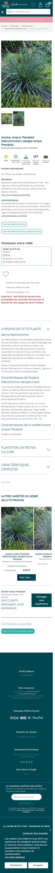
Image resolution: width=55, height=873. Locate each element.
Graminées (14, 26)
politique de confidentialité (24, 810)
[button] (33, 5)
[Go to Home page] (14, 4)
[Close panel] (50, 830)
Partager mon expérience (41, 600)
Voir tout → (26, 577)
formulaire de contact (28, 694)
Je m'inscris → (26, 803)
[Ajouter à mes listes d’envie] (6, 273)
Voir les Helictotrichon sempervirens (22, 231)
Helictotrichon (27, 26)
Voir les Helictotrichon (14, 224)
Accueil (4, 26)
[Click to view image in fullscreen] (26, 74)
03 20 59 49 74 (33, 691)
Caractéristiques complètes (14, 215)
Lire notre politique (15, 857)
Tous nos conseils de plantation (15, 194)
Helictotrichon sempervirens (15, 29)
